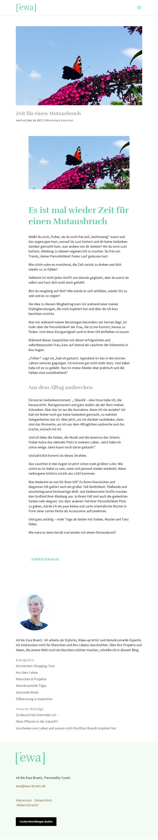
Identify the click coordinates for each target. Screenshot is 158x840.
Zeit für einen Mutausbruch (48, 113)
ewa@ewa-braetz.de (30, 786)
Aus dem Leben (27, 673)
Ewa (23, 120)
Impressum (24, 800)
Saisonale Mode (27, 692)
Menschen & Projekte (31, 679)
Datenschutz (43, 800)
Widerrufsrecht (27, 805)
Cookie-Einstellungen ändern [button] (36, 821)
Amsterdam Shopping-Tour (35, 666)
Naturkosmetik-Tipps (31, 686)
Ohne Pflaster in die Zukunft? (37, 722)
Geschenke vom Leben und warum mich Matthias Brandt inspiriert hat (66, 728)
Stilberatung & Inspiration (58, 120)
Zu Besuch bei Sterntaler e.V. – (37, 715)
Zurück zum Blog (45, 559)
